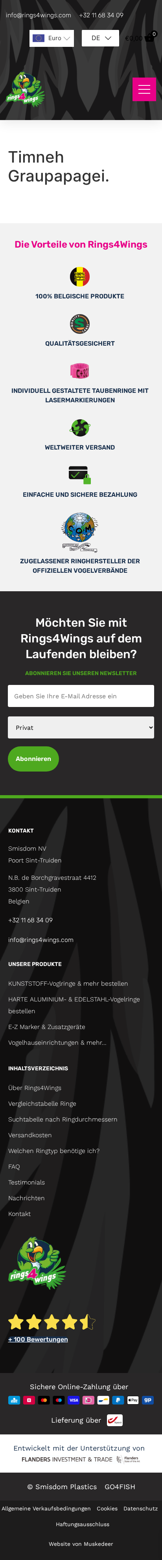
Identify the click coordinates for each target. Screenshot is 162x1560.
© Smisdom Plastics (62, 1486)
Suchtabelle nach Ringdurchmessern (63, 1119)
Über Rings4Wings (34, 1088)
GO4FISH (120, 1486)
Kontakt (19, 1214)
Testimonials (26, 1182)
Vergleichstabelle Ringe (42, 1103)
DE (96, 38)
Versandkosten (30, 1135)
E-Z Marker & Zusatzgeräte (46, 1027)
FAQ (14, 1166)
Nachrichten (26, 1198)
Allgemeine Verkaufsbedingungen (46, 1508)
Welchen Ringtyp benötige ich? (53, 1151)
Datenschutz (140, 1508)
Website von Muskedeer (81, 1544)
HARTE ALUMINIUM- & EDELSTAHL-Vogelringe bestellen (74, 1005)
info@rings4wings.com (38, 15)
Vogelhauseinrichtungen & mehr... (57, 1042)
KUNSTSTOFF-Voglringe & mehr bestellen (68, 983)
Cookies (107, 1508)
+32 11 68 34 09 (101, 15)
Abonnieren (33, 758)
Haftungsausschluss (82, 1524)
